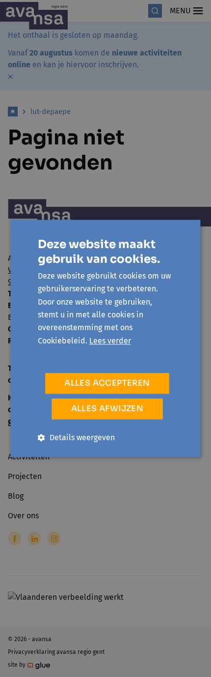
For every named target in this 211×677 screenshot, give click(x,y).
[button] (76, 438)
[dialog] (105, 338)
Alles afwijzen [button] (107, 409)
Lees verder (110, 340)
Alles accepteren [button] (107, 383)
